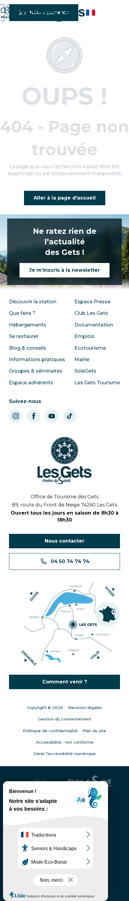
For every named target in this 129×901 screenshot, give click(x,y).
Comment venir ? (64, 682)
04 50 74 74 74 (70, 561)
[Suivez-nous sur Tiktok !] (69, 416)
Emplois (84, 336)
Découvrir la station (32, 302)
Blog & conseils (27, 348)
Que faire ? (22, 313)
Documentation (93, 325)
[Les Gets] (54, 13)
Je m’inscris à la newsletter (64, 270)
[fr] (91, 13)
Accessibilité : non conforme (64, 742)
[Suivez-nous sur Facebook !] (33, 416)
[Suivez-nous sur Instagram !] (15, 416)
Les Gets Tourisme (97, 382)
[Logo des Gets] (65, 461)
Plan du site (94, 730)
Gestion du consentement (64, 719)
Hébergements (27, 325)
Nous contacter (64, 541)
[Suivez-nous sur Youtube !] (51, 416)
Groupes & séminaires (35, 371)
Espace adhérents (31, 382)
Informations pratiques (37, 359)
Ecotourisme (90, 348)
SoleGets (85, 371)
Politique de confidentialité (50, 730)
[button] (91, 13)
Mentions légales (85, 707)
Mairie (81, 359)
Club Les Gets (91, 313)
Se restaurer (23, 336)
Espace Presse (92, 302)
